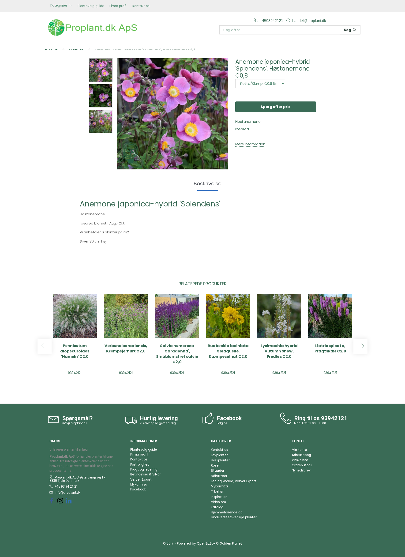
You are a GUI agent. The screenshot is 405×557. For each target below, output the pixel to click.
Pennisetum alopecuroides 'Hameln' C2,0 (74, 351)
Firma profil (118, 6)
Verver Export (141, 479)
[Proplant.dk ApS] (95, 27)
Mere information (250, 144)
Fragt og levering (144, 469)
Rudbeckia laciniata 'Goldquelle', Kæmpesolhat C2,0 (228, 351)
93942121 (334, 418)
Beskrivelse (207, 183)
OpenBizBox (206, 543)
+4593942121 (272, 21)
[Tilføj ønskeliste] (80, 384)
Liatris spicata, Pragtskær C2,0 (330, 348)
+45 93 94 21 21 (66, 486)
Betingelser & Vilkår (145, 474)
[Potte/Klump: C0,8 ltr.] (260, 83)
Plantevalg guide (91, 6)
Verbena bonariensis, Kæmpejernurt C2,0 (126, 348)
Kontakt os (141, 6)
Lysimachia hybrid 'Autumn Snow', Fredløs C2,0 (279, 351)
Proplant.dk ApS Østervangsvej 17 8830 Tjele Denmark (77, 478)
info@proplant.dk (74, 423)
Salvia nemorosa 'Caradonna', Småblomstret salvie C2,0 (177, 354)
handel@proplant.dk (309, 21)
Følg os (222, 423)
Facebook (138, 489)
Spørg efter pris (275, 106)
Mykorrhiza (138, 484)
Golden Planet (231, 543)
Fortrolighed (140, 464)
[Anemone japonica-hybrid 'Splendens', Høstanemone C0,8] (172, 113)
